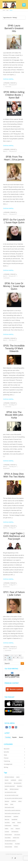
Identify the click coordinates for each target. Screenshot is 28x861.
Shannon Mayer (8, 834)
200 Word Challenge (9, 777)
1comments (8, 86)
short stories (17, 834)
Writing (6, 767)
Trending (7, 737)
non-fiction (7, 822)
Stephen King (16, 837)
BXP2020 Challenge (14, 789)
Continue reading (8, 79)
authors (20, 780)
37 (5, 657)
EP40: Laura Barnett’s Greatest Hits (14, 28)
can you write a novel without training (13, 798)
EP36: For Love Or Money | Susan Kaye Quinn (14, 286)
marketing (16, 816)
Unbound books (8, 846)
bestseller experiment (10, 786)
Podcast (13, 83)
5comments (6, 468)
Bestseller (7, 749)
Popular (14, 737)
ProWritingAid (8, 825)
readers (6, 828)
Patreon (19, 822)
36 (19, 655)
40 (17, 657)
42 (5, 659)
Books (6, 789)
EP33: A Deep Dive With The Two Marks (14, 475)
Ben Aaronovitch (17, 783)
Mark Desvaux (8, 816)
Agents (17, 777)
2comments (6, 586)
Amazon (6, 780)
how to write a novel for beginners (12, 810)
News (5, 755)
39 (13, 657)
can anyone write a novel (10, 792)
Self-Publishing (14, 831)
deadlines (13, 801)
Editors (6, 804)
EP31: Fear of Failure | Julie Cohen (14, 593)
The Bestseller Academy (10, 840)
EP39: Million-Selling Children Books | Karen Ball (14, 94)
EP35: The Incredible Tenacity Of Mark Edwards (14, 348)
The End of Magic (9, 843)
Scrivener (7, 831)
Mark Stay (7, 819)
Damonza (7, 801)
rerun (12, 828)
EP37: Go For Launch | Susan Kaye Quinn (14, 221)
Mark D (5, 84)
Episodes (7, 83)
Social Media (8, 837)
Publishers (15, 825)
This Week (17, 843)
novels (13, 822)
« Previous (7, 655)
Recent (21, 737)
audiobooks (13, 780)
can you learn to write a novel (11, 795)
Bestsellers (19, 786)
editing (19, 801)
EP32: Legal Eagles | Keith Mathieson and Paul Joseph (14, 536)
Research (18, 828)
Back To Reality (8, 783)
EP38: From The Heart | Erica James (14, 158)
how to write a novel (9, 807)
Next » (10, 659)
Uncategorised (8, 764)
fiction (11, 804)
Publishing (7, 761)
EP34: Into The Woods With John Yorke (14, 415)
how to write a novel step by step (12, 813)
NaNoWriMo (14, 819)
